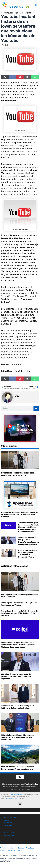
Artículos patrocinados (10, 787)
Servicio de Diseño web (28, 787)
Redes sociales (17, 13)
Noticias (5, 13)
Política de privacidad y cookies (11, 850)
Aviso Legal (30, 848)
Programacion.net (10, 817)
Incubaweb (8, 823)
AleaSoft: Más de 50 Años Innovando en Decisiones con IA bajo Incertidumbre (17, 768)
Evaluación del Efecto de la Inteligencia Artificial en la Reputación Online (27, 553)
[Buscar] (36, 408)
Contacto (14, 789)
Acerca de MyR (24, 789)
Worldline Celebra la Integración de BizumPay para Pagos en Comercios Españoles (28, 541)
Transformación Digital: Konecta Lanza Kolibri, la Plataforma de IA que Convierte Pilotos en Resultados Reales (28, 527)
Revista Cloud (9, 835)
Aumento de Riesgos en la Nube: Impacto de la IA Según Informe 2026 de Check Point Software (19, 514)
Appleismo (7, 820)
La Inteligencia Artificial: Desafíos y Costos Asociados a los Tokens (19, 604)
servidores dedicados (11, 799)
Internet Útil (8, 838)
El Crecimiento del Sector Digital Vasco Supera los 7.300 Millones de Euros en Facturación (17, 737)
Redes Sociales (9, 833)
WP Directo (8, 825)
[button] (20, 804)
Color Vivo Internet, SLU (17, 794)
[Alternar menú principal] (35, 5)
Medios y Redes (31, 784)
